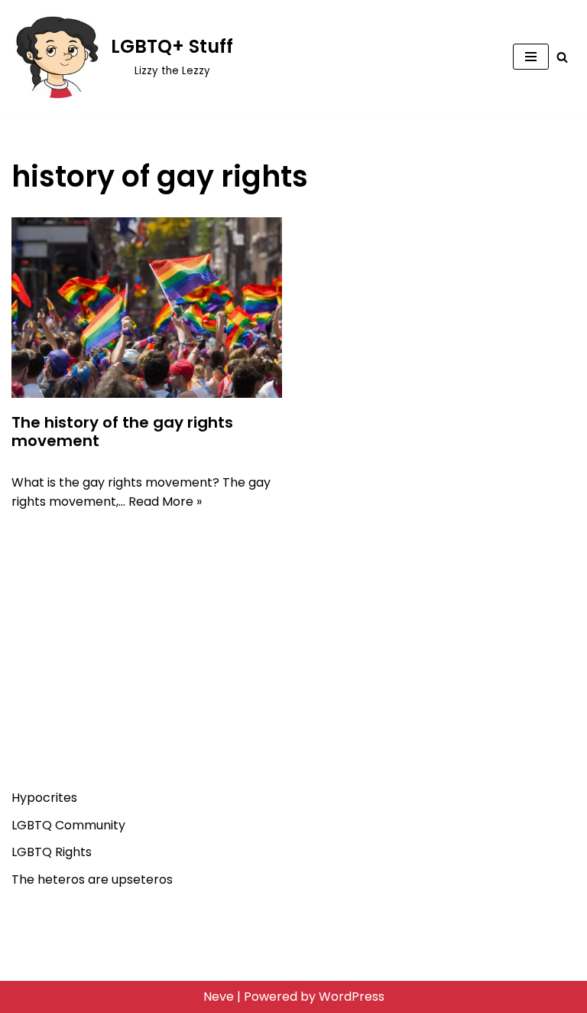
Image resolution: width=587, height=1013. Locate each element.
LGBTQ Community (68, 825)
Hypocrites (44, 797)
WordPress (351, 996)
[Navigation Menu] (531, 57)
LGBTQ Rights (51, 852)
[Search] (562, 57)
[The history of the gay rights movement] (146, 307)
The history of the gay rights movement (122, 431)
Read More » (165, 501)
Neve (218, 996)
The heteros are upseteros (92, 879)
